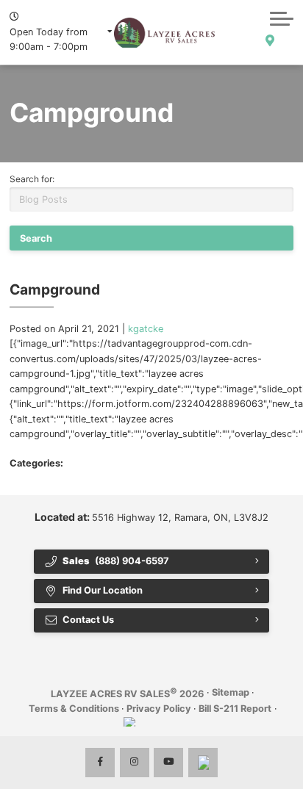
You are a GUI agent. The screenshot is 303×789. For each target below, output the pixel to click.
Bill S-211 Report (235, 708)
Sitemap (230, 692)
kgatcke (145, 328)
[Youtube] (168, 762)
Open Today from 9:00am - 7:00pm (49, 39)
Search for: (32, 178)
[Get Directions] (269, 41)
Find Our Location (103, 590)
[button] (281, 18)
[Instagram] (134, 762)
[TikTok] (203, 762)
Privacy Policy (158, 708)
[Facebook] (100, 762)
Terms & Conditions (74, 708)
